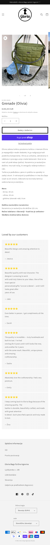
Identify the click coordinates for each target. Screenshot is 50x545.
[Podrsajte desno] (30, 95)
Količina (4, 116)
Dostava (15, 112)
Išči (6, 450)
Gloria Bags (22, 540)
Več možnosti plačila (25, 143)
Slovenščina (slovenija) (24, 523)
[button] (3, 14)
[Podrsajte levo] (19, 95)
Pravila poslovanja (12, 455)
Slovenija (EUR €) (24, 510)
